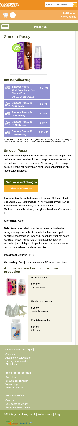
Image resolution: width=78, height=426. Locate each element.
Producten (40, 27)
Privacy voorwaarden (16, 361)
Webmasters (45, 414)
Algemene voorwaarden (18, 357)
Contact (9, 400)
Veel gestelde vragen (16, 404)
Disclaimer (11, 364)
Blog (57, 414)
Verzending (11, 384)
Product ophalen (14, 387)
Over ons (10, 354)
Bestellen (10, 377)
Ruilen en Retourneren (17, 407)
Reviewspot (26, 423)
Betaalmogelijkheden (16, 380)
